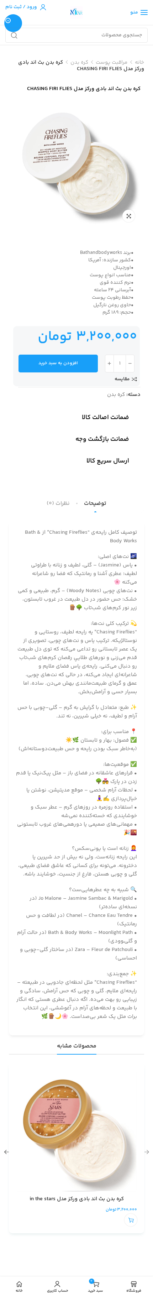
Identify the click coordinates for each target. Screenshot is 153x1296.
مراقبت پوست (111, 62)
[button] (131, 1220)
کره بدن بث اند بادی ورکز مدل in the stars (77, 1199)
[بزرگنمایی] (128, 216)
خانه (139, 62)
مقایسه (122, 379)
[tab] (95, 503)
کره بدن (79, 62)
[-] (130, 363)
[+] (109, 363)
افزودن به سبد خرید (58, 363)
